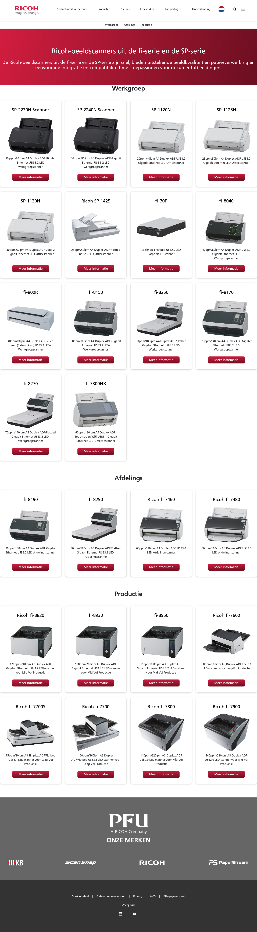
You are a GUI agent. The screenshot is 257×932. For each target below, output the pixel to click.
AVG (153, 896)
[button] (71, 10)
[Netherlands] (221, 9)
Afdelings (129, 24)
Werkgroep (112, 24)
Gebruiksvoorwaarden (111, 896)
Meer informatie (31, 177)
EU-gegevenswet (174, 896)
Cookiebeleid (80, 896)
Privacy (137, 896)
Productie (146, 24)
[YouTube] (135, 914)
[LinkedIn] (122, 914)
